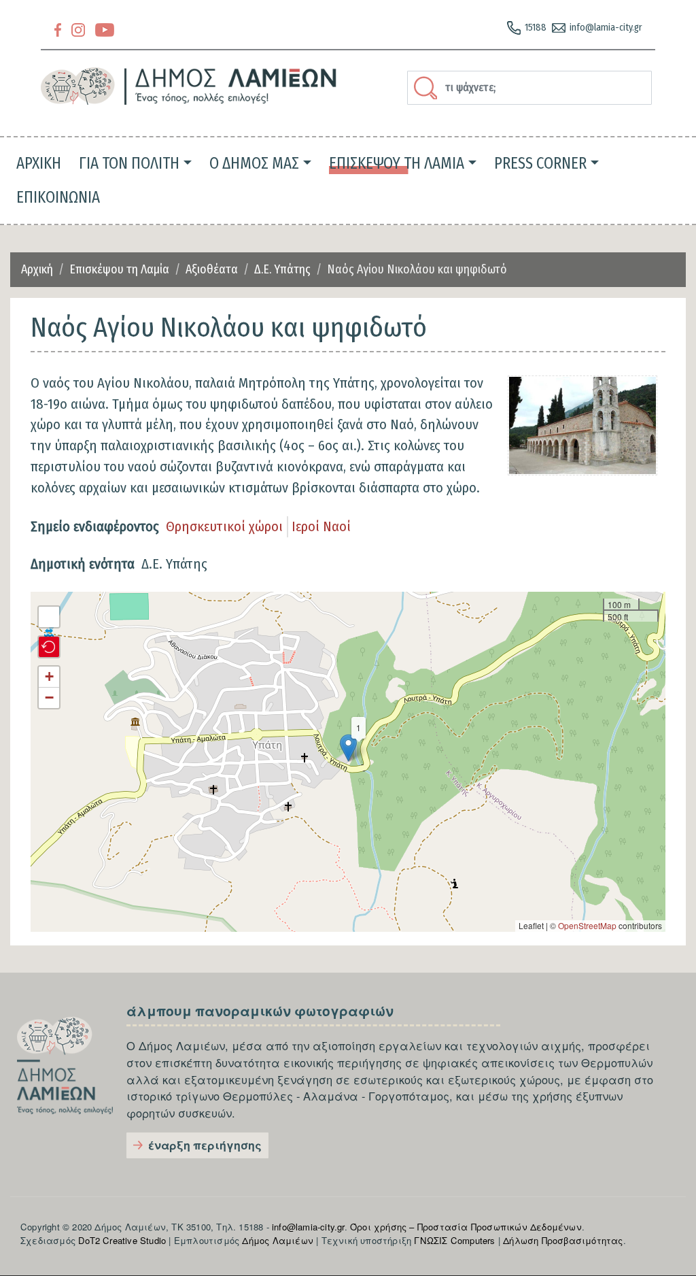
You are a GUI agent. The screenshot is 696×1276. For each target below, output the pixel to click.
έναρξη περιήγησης (205, 1145)
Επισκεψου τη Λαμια (396, 163)
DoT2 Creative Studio (122, 1240)
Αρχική (37, 269)
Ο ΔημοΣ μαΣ (254, 163)
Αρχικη (38, 163)
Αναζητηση (427, 87)
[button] (348, 748)
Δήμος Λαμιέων (277, 1240)
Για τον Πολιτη (129, 163)
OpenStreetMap (587, 925)
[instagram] (78, 29)
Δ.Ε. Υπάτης (282, 269)
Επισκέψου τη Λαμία (119, 269)
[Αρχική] (189, 86)
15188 (535, 27)
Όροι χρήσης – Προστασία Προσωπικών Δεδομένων (466, 1226)
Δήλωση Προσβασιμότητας (563, 1240)
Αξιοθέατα (212, 269)
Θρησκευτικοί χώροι (224, 526)
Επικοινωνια (58, 197)
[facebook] (57, 29)
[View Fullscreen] (49, 617)
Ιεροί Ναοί (321, 526)
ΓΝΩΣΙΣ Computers (454, 1240)
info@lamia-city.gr (606, 27)
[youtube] (104, 29)
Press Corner (540, 163)
